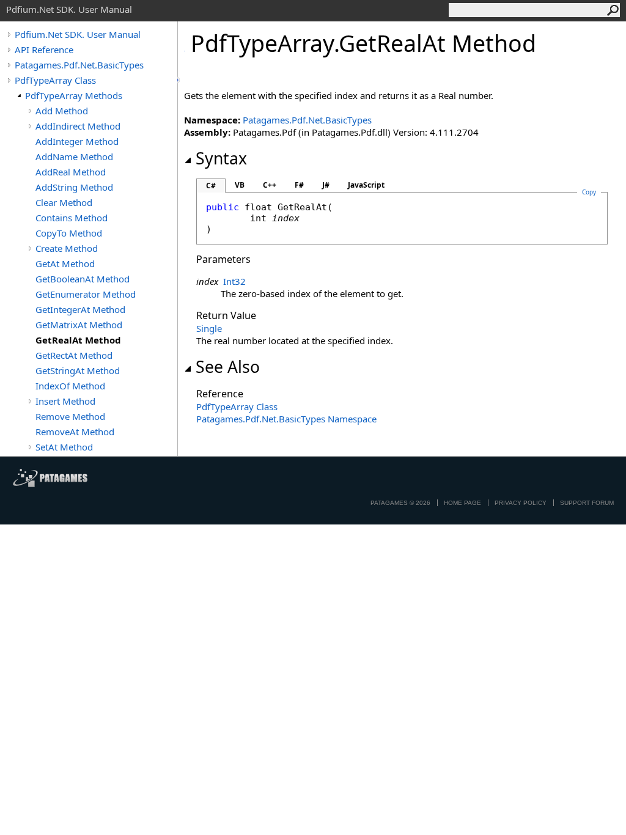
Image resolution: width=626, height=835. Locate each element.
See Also (228, 367)
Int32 (234, 281)
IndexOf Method (70, 386)
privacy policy (521, 502)
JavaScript (366, 185)
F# (299, 185)
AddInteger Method (77, 141)
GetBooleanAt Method (82, 279)
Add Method (61, 111)
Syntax (221, 158)
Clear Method (63, 202)
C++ (269, 185)
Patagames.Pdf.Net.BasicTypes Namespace (286, 419)
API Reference (44, 49)
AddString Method (74, 187)
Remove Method (70, 416)
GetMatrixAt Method (78, 324)
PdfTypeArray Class (55, 80)
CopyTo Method (68, 233)
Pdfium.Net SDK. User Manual (78, 34)
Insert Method (65, 401)
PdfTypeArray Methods (73, 95)
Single (209, 328)
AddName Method (74, 156)
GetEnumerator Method (85, 294)
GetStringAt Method (77, 370)
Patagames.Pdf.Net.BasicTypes (79, 65)
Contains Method (71, 218)
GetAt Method (65, 263)
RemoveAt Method (74, 431)
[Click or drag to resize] (178, 80)
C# (211, 185)
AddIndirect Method (77, 126)
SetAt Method (64, 447)
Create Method (66, 248)
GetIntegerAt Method (80, 309)
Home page (462, 502)
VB (240, 185)
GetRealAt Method (78, 340)
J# (326, 185)
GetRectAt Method (73, 355)
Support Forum (587, 502)
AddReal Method (70, 172)
